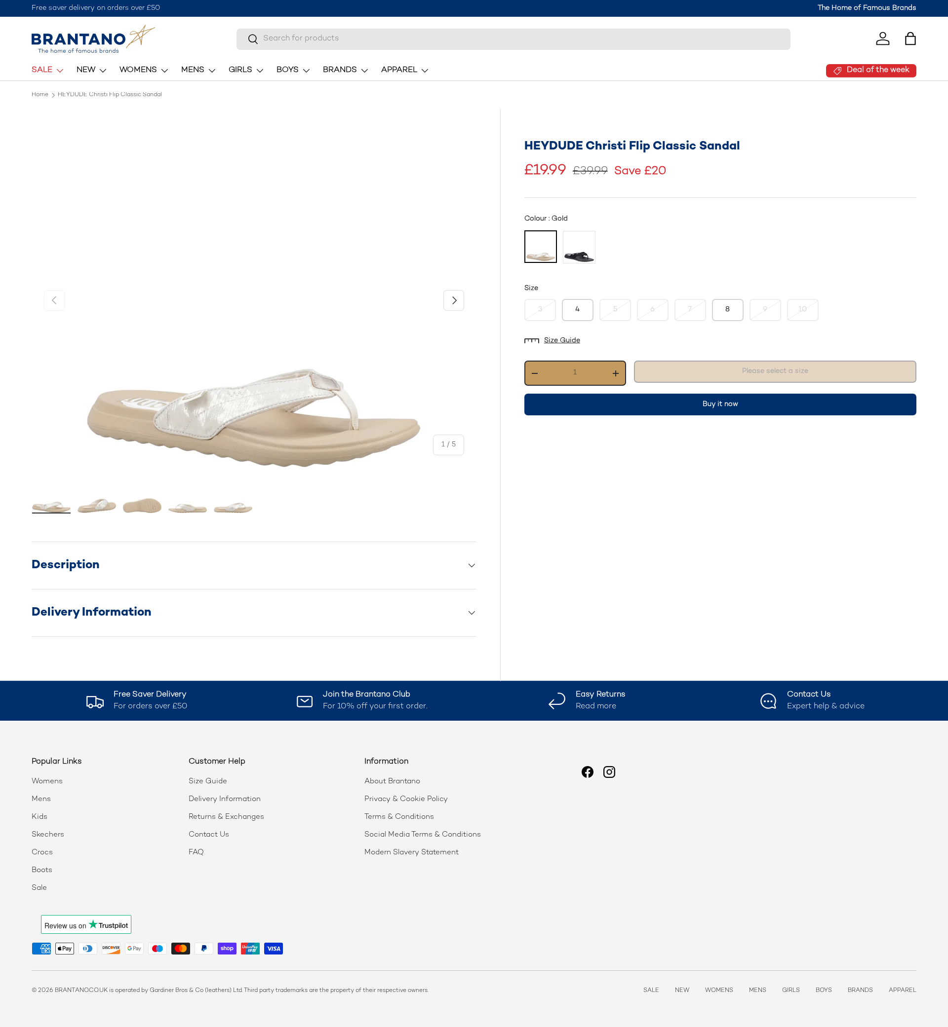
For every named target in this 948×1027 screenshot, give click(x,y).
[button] (910, 38)
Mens (41, 799)
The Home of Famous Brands (867, 8)
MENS (192, 70)
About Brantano (392, 781)
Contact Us (209, 835)
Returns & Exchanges (226, 817)
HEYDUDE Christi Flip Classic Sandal (110, 95)
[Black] (579, 247)
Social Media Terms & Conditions (422, 835)
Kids (39, 817)
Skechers (48, 835)
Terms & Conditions (399, 817)
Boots (42, 870)
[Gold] (540, 246)
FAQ (196, 852)
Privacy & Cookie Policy (406, 799)
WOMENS (138, 70)
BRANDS (340, 70)
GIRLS (240, 70)
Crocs (42, 852)
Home (40, 95)
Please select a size (775, 371)
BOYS (287, 70)
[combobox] (513, 38)
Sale (39, 888)
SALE (42, 70)
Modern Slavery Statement (411, 852)
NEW (86, 70)
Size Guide (562, 340)
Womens (47, 781)
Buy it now (720, 404)
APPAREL (399, 70)
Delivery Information (225, 799)
